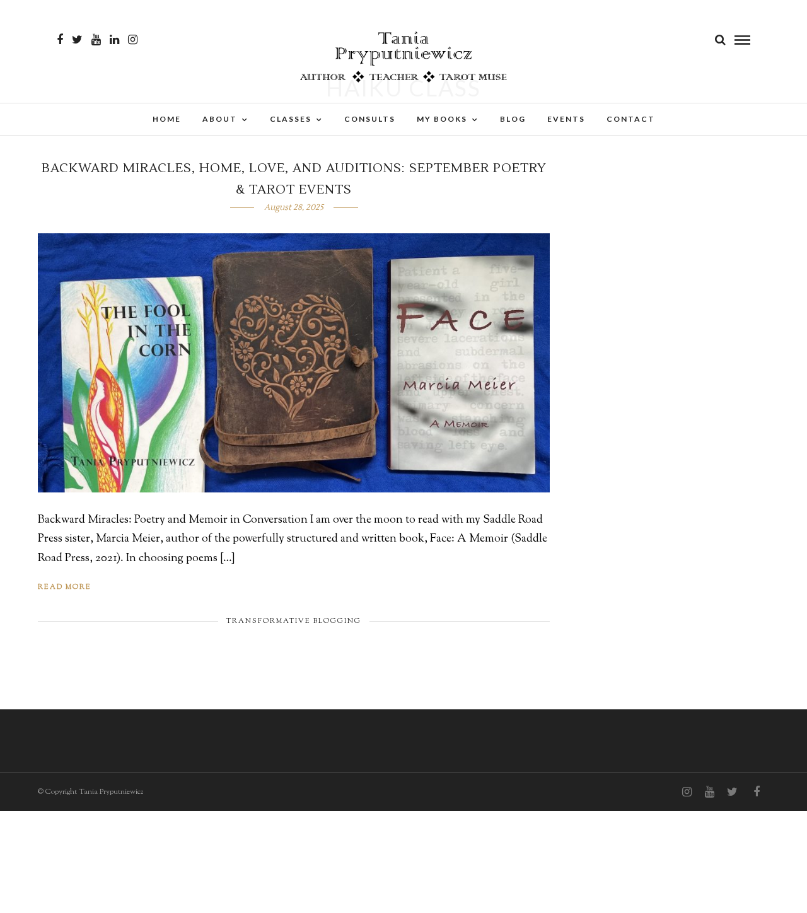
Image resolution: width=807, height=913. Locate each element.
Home (167, 119)
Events (566, 119)
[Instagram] (132, 39)
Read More (64, 587)
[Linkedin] (114, 39)
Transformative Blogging (293, 621)
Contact (631, 119)
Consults (369, 119)
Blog (513, 119)
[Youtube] (96, 39)
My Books (442, 119)
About (219, 119)
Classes (290, 119)
